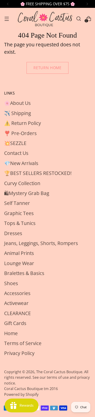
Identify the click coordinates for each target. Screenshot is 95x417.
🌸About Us (17, 103)
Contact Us (16, 153)
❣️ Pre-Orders (20, 133)
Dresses (13, 233)
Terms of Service (23, 343)
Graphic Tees (19, 213)
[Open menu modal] (6, 18)
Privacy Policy (19, 353)
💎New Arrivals (21, 163)
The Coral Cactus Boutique (59, 371)
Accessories (17, 293)
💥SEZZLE (15, 143)
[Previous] (8, 4)
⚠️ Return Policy (22, 123)
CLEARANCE (17, 313)
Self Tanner (17, 203)
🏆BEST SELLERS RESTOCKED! (38, 173)
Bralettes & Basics (24, 273)
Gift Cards (15, 323)
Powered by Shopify (21, 394)
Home (11, 333)
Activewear (16, 303)
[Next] (87, 4)
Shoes (11, 283)
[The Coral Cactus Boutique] (45, 19)
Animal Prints (19, 253)
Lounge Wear (19, 263)
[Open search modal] (78, 18)
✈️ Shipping (17, 113)
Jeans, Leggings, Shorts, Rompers (41, 243)
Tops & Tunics (20, 223)
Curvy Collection (22, 183)
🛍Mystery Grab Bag (26, 193)
